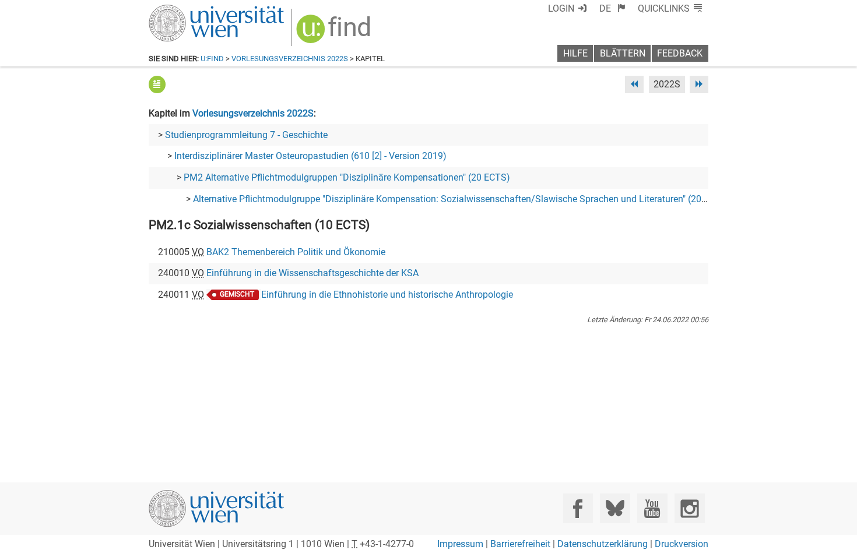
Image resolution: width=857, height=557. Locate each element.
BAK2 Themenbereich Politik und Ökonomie (295, 252)
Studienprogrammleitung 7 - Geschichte (246, 134)
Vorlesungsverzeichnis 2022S (289, 58)
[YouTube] (652, 508)
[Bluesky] (615, 508)
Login (561, 8)
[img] (335, 32)
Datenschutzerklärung (602, 543)
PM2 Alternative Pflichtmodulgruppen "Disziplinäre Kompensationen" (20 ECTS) (347, 177)
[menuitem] (612, 8)
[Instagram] (689, 508)
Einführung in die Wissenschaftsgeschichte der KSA (312, 272)
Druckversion (681, 543)
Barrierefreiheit (520, 543)
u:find (212, 58)
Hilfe (575, 53)
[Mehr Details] (157, 84)
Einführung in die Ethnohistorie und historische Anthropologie (387, 294)
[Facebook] (578, 508)
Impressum (460, 543)
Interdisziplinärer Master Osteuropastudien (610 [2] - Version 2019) (310, 155)
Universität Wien (189, 10)
